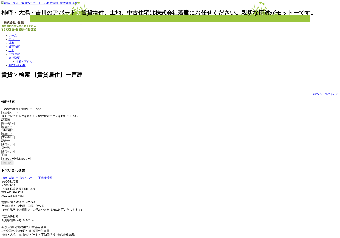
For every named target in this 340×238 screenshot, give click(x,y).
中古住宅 (14, 54)
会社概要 (14, 57)
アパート (14, 39)
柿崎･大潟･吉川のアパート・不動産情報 (26, 177)
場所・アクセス (25, 61)
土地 (11, 50)
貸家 (11, 42)
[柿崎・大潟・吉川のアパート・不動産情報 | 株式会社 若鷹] (39, 3)
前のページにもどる (326, 94)
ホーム (12, 35)
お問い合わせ (17, 65)
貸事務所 (14, 46)
